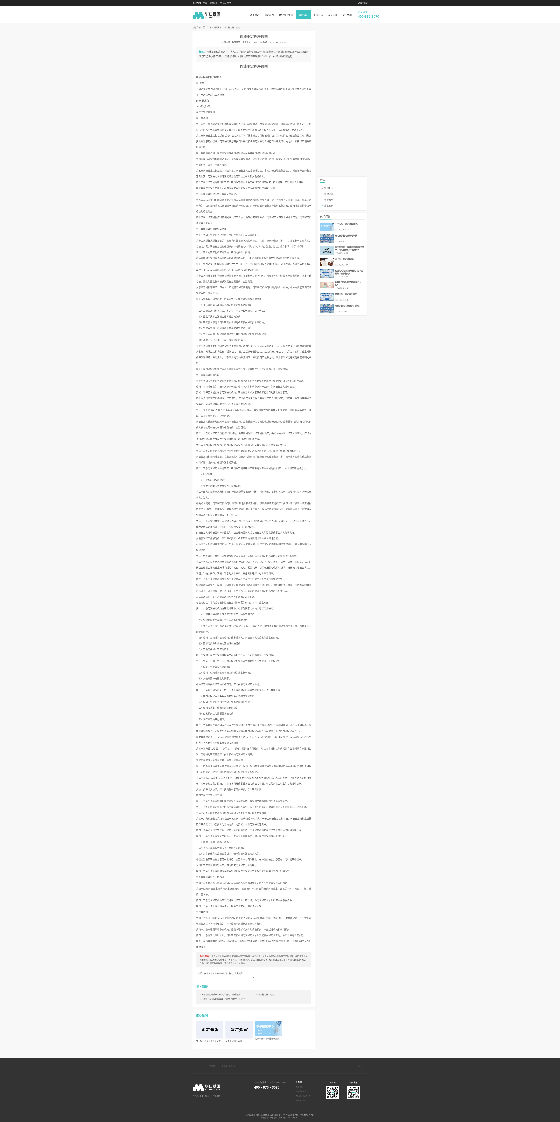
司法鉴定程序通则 (266, 994)
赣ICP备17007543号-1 (288, 1118)
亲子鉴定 (254, 15)
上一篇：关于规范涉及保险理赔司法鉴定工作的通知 (219, 973)
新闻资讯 (217, 27)
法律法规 (329, 194)
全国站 (365, 3)
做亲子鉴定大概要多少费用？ (348, 306)
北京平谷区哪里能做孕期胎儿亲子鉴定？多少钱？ (224, 999)
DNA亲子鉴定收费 (303, 1096)
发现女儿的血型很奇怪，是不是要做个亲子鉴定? (349, 272)
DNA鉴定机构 (286, 15)
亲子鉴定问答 (301, 1101)
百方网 (311, 1115)
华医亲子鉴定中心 (229, 1066)
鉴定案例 (329, 205)
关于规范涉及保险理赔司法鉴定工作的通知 (221, 994)
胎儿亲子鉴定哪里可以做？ (347, 236)
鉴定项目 (269, 15)
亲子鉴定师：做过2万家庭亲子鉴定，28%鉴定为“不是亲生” (349, 248)
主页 (209, 27)
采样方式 (318, 15)
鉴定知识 (303, 15)
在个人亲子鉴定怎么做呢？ (347, 224)
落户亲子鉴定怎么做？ (345, 259)
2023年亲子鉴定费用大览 (346, 294)
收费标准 (332, 15)
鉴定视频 (329, 200)
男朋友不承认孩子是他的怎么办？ (348, 283)
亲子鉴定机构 (301, 1091)
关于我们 (347, 15)
